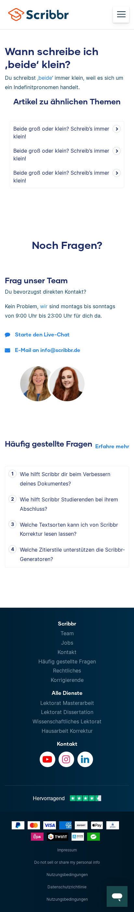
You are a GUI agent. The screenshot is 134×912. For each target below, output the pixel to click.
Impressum (67, 850)
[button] (117, 896)
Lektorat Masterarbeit (67, 703)
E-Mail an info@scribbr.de (47, 350)
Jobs (67, 642)
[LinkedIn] (85, 759)
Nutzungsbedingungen (67, 874)
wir (43, 306)
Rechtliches (67, 670)
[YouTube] (47, 759)
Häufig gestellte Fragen (67, 661)
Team (67, 633)
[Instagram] (66, 759)
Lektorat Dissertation (67, 712)
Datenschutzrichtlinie (67, 886)
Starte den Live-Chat (42, 334)
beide (45, 78)
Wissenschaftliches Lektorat (67, 721)
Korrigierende (67, 680)
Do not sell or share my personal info (67, 862)
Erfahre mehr (112, 446)
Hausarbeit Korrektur (67, 731)
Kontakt (67, 652)
